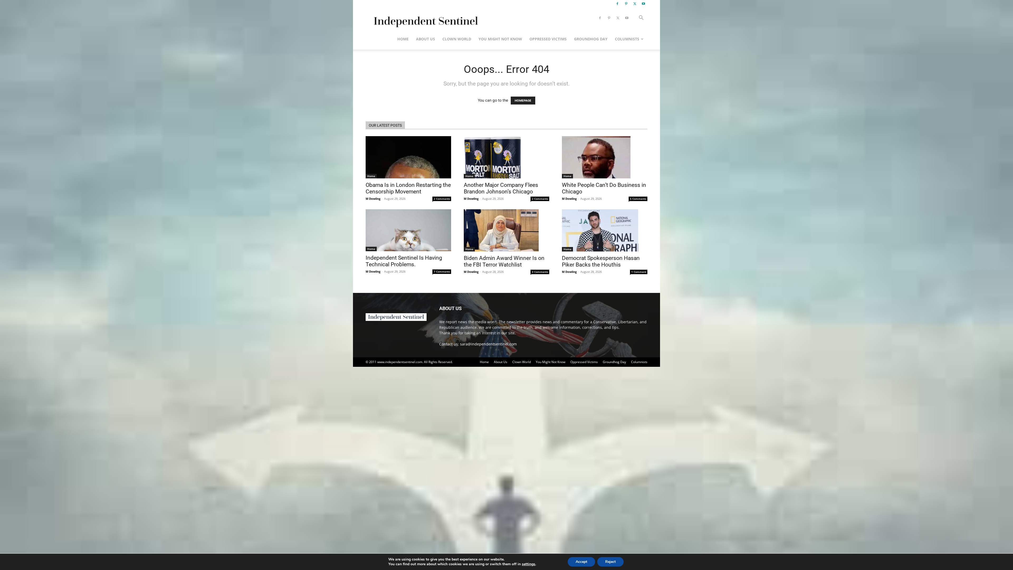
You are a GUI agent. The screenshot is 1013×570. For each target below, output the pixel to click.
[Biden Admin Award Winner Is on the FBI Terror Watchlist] (506, 230)
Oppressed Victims (548, 38)
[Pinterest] (626, 3)
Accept (581, 561)
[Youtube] (643, 3)
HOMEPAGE (523, 100)
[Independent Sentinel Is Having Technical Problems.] (408, 230)
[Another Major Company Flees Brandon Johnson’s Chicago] (506, 157)
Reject (610, 561)
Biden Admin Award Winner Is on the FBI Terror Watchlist (504, 261)
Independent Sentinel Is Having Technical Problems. (404, 261)
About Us (425, 38)
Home (403, 38)
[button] (641, 18)
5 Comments (638, 199)
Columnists (627, 38)
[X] (635, 3)
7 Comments (442, 271)
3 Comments (540, 272)
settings (528, 564)
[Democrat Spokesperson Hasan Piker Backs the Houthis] (604, 230)
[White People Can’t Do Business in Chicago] (604, 157)
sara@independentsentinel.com (488, 343)
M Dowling (373, 199)
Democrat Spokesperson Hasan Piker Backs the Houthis (601, 261)
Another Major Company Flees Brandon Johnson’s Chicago (501, 188)
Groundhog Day (591, 38)
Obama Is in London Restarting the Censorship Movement (408, 188)
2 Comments (442, 199)
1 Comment (638, 272)
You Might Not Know (500, 38)
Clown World (456, 38)
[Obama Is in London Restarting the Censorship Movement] (408, 157)
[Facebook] (617, 3)
